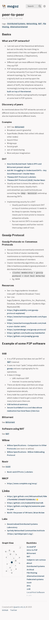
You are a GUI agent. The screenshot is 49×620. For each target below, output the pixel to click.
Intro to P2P (32, 550)
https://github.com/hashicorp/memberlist (26, 333)
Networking (32, 23)
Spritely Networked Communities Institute (26, 530)
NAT (40, 23)
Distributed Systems (16, 23)
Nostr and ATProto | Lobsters (20, 472)
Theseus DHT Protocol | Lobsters (21, 177)
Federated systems (35, 579)
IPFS (29, 586)
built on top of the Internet (19, 91)
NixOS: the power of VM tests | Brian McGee (25, 512)
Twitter (13, 610)
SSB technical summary (17, 404)
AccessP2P (31, 546)
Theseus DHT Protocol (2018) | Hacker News (26, 180)
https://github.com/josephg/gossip (23, 336)
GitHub (5, 610)
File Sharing (32, 572)
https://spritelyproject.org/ (20, 534)
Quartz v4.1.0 (19, 607)
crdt (29, 589)
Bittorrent (19, 127)
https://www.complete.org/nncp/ (22, 483)
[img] (40, 6)
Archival (30, 569)
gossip (10, 368)
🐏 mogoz (10, 6)
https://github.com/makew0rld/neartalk (25, 502)
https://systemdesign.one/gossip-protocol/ (26, 329)
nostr (8, 466)
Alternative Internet (19, 27)
